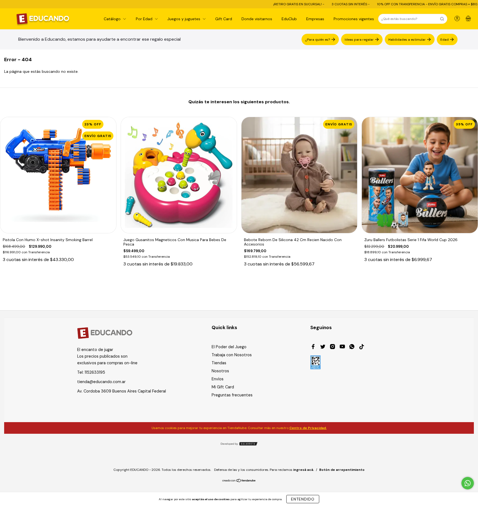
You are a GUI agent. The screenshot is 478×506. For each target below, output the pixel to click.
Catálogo (113, 18)
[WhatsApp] (352, 347)
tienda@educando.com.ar (101, 381)
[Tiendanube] (239, 481)
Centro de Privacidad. (308, 428)
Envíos (218, 378)
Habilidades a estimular (407, 39)
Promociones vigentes (354, 18)
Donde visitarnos (256, 18)
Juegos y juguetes (184, 18)
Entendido (303, 499)
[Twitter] (323, 347)
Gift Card (223, 18)
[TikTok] (361, 347)
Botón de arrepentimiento (342, 470)
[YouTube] (342, 347)
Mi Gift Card (223, 386)
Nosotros (220, 370)
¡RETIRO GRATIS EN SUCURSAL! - (272, 4)
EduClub (289, 18)
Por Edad (145, 18)
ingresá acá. (303, 470)
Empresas (315, 18)
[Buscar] (442, 19)
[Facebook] (313, 347)
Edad (444, 39)
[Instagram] (332, 347)
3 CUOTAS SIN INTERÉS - (324, 4)
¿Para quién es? (317, 39)
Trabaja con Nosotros (232, 354)
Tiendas (219, 362)
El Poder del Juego (229, 346)
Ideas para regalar (359, 39)
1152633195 (95, 372)
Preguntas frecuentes (232, 395)
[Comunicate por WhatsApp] (467, 483)
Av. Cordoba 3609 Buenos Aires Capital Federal (121, 391)
